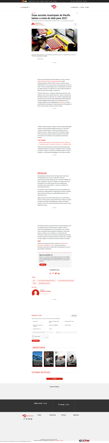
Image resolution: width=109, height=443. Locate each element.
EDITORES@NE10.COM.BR (58, 440)
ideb (34, 280)
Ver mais (54, 378)
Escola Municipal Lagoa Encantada (66, 280)
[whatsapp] (50, 273)
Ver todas (74, 315)
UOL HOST (37, 1)
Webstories (38, 347)
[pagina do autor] (35, 293)
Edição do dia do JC (37, 328)
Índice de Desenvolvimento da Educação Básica (50, 81)
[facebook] (53, 273)
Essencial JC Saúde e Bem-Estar (54, 321)
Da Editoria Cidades (39, 24)
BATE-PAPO (80, 1)
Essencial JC (35, 321)
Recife (34, 283)
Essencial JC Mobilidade (53, 325)
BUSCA (74, 1)
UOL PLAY (50, 1)
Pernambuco (62, 102)
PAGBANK (42, 1)
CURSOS (46, 1)
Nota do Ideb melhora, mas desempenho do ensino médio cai (54, 142)
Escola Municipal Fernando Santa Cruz (46, 280)
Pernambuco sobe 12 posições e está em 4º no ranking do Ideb (55, 144)
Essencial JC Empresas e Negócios (38, 325)
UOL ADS (54, 1)
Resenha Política (68, 325)
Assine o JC (42, 264)
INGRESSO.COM (32, 1)
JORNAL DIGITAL (75, 7)
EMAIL (86, 1)
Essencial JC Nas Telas (69, 321)
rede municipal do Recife (44, 283)
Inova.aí (50, 328)
